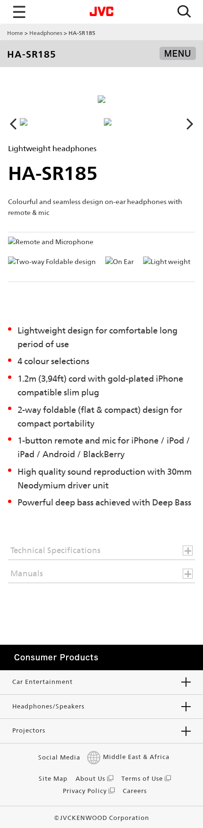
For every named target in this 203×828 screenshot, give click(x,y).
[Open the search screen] (184, 12)
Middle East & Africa (136, 757)
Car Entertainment (42, 681)
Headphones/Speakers (48, 706)
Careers (135, 790)
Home (15, 33)
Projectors (28, 730)
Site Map (53, 778)
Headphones (45, 33)
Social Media (59, 757)
